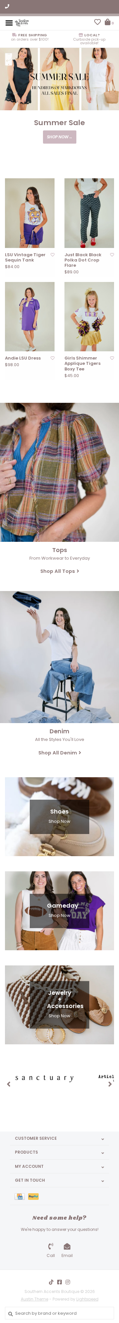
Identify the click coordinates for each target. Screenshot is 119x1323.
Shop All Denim (57, 752)
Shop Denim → (59, 143)
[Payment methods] (21, 1196)
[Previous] (9, 1084)
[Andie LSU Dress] (30, 317)
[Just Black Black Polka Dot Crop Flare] (89, 213)
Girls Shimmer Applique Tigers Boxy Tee (82, 364)
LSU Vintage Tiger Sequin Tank (25, 257)
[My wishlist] (97, 23)
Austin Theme (34, 1299)
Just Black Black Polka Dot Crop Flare (82, 260)
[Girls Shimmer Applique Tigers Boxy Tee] (89, 317)
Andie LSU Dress (23, 358)
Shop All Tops (57, 571)
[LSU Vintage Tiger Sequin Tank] (30, 213)
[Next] (110, 1084)
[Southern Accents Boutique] (22, 22)
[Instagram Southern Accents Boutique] (67, 1282)
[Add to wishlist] (53, 255)
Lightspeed (87, 1299)
